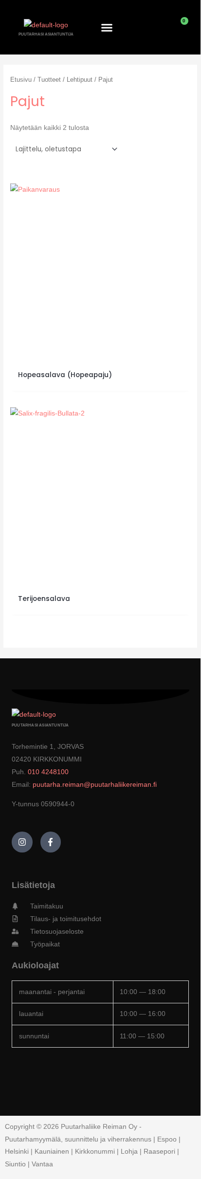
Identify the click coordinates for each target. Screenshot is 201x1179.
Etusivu (21, 79)
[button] (107, 27)
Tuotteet (49, 79)
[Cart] (179, 27)
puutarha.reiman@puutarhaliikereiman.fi (95, 784)
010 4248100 (48, 772)
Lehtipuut (79, 79)
